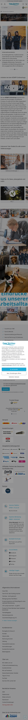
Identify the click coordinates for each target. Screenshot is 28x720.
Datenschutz (11, 376)
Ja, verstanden (14, 369)
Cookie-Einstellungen (7, 365)
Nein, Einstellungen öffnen (14, 373)
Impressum (17, 376)
